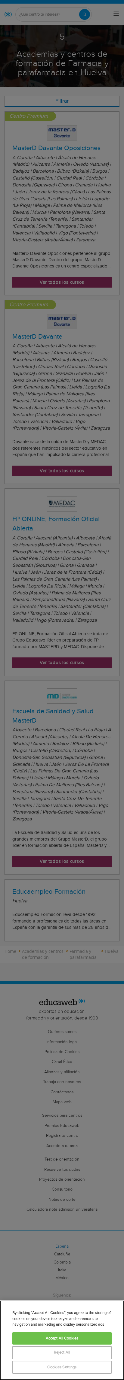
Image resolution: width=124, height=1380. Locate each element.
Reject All (62, 1352)
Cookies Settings (61, 1367)
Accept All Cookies (62, 1338)
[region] (62, 1340)
